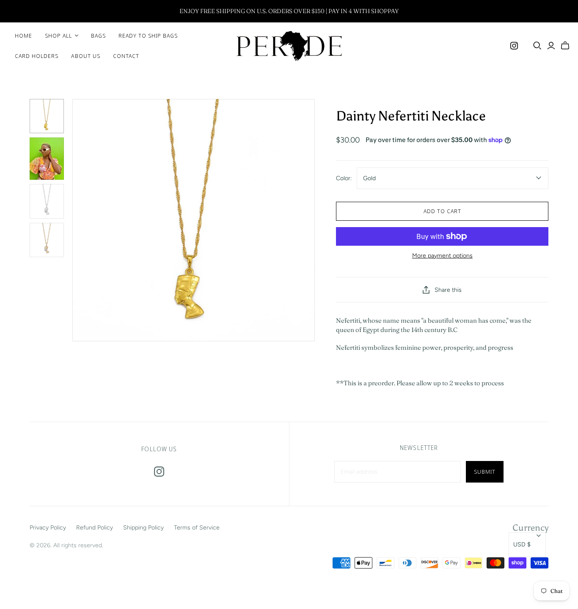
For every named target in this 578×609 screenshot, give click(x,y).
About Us (85, 56)
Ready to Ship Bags (148, 35)
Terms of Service (197, 527)
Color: (344, 178)
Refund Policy (94, 527)
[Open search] (537, 45)
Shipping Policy (143, 527)
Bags (98, 35)
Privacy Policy (48, 527)
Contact (126, 56)
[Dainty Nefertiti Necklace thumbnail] (47, 116)
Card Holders (36, 56)
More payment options (442, 255)
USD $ (522, 544)
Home (23, 35)
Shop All (58, 35)
